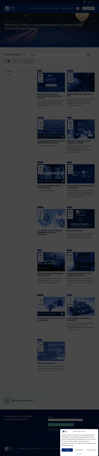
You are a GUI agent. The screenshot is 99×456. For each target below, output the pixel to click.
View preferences (91, 449)
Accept (67, 449)
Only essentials (79, 449)
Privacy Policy (79, 453)
